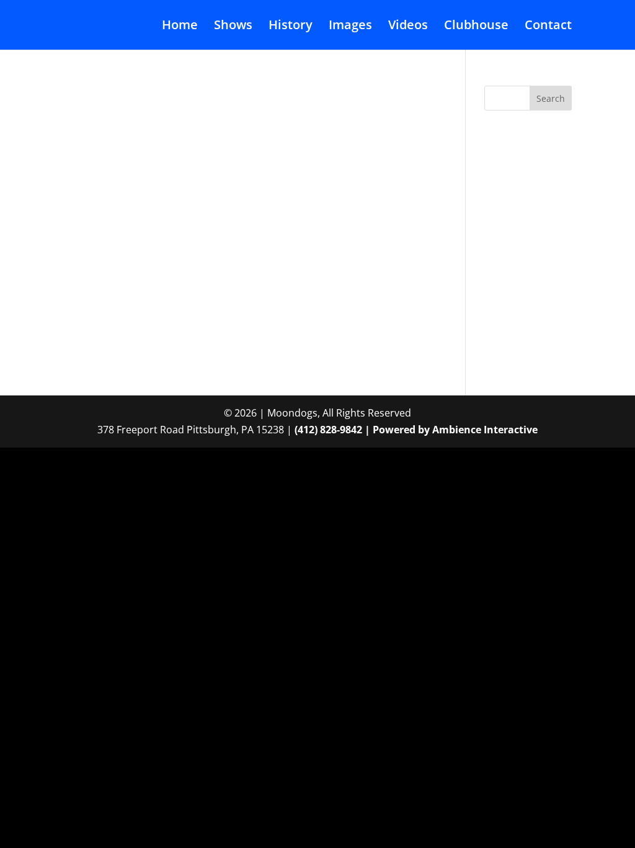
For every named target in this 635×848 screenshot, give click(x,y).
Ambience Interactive (485, 429)
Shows (233, 26)
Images (350, 26)
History (291, 26)
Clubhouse (476, 26)
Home (180, 26)
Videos (408, 26)
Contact (548, 26)
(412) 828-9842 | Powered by (363, 429)
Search (550, 98)
